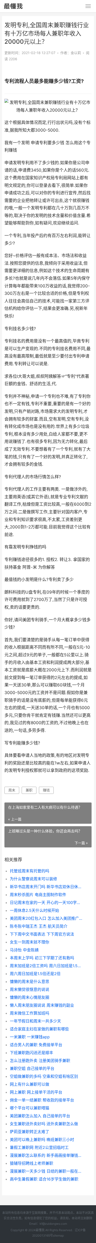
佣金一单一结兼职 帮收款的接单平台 (42, 1100)
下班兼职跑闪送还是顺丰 (31, 1052)
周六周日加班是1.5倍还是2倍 (35, 973)
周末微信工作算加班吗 (29, 1013)
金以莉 (76, 53)
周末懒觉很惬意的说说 (29, 989)
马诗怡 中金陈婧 (24, 949)
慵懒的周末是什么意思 (29, 981)
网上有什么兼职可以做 (29, 1084)
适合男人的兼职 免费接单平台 (36, 1044)
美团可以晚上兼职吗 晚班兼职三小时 (42, 1139)
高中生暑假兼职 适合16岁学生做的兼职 (44, 1179)
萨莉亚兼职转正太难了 (29, 1131)
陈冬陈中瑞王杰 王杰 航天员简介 (38, 926)
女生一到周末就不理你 (29, 942)
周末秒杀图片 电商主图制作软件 (38, 894)
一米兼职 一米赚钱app (30, 1036)
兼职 (29, 790)
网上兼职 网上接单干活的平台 (36, 1092)
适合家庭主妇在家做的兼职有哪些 (39, 1028)
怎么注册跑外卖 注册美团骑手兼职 (40, 1060)
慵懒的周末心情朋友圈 (29, 997)
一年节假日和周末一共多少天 (35, 1021)
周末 (11, 790)
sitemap (58, 1235)
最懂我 (40, 1230)
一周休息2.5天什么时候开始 (34, 910)
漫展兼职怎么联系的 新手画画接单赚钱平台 (46, 1155)
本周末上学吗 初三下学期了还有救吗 (42, 957)
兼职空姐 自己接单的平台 (32, 1068)
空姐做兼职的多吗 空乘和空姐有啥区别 (44, 1076)
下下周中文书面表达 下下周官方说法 (42, 934)
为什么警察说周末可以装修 (33, 878)
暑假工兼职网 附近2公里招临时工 (39, 1147)
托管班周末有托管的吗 (29, 870)
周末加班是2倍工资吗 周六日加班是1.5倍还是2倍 (46, 965)
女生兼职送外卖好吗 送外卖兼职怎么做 (44, 1123)
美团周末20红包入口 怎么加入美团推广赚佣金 (46, 918)
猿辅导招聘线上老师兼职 (31, 1163)
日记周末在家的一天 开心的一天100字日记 (46, 902)
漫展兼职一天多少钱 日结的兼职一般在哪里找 (46, 1171)
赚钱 (46, 790)
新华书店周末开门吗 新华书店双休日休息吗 (46, 886)
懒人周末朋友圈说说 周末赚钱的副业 (42, 1005)
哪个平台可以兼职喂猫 (29, 1107)
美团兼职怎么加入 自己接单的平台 (40, 1115)
